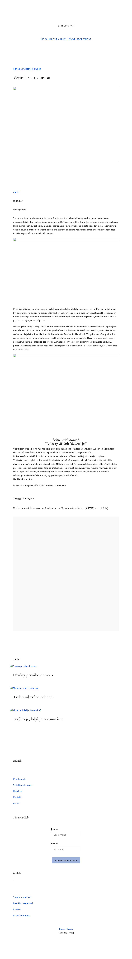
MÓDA (44, 39)
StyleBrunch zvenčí (22, 785)
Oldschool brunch (32, 69)
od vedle (17, 69)
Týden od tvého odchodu (34, 697)
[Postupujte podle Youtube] (69, 15)
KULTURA (54, 39)
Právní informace (21, 916)
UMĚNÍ (63, 39)
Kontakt (17, 797)
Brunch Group (66, 929)
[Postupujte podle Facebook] (66, 942)
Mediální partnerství (23, 903)
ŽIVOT (72, 39)
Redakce (17, 791)
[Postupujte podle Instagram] (56, 15)
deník (16, 192)
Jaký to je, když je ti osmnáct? (38, 719)
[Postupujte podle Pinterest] (78, 942)
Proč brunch (19, 779)
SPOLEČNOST (84, 39)
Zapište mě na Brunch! (66, 860)
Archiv (16, 803)
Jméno (54, 829)
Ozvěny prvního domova (33, 675)
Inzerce (17, 909)
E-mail (54, 843)
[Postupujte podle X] (72, 942)
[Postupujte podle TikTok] (62, 15)
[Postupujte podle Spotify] (75, 15)
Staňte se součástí (22, 897)
